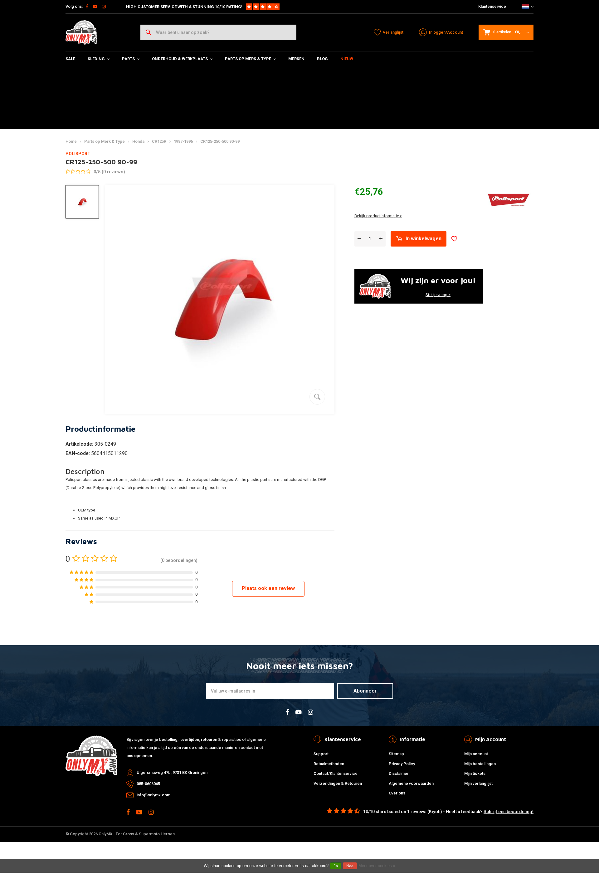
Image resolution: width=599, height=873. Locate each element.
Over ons (397, 793)
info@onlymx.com (153, 795)
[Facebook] (87, 6)
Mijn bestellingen (480, 763)
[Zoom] (317, 397)
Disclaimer (399, 773)
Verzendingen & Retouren (338, 783)
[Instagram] (104, 6)
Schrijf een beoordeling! (508, 811)
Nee (349, 866)
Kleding (96, 58)
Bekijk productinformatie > (378, 215)
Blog (322, 58)
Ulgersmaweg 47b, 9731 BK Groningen (172, 772)
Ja (336, 866)
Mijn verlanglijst (478, 783)
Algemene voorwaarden (411, 783)
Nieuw (346, 58)
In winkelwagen (423, 239)
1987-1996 (183, 141)
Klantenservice (492, 6)
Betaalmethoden (329, 763)
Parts (128, 58)
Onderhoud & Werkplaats (180, 58)
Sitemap (396, 753)
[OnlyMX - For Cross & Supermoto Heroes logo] (81, 32)
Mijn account (476, 753)
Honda (138, 141)
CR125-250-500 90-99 (220, 141)
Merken (296, 58)
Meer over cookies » (376, 865)
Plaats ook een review (268, 588)
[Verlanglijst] (454, 239)
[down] (359, 239)
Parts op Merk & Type (248, 58)
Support (321, 753)
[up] (381, 239)
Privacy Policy (402, 763)
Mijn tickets (474, 773)
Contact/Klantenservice (336, 773)
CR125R (159, 141)
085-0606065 (148, 783)
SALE (70, 58)
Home (71, 141)
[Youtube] (95, 6)
